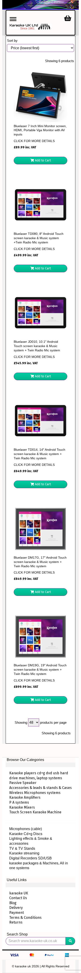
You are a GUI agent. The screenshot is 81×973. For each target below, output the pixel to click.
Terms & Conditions (25, 917)
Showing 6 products (59, 61)
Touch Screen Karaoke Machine (35, 812)
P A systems (19, 802)
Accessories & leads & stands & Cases (40, 788)
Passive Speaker (22, 783)
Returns (15, 922)
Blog (12, 903)
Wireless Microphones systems (35, 793)
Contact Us (18, 898)
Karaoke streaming (24, 853)
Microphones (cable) (25, 829)
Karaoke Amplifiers (24, 797)
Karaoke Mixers (22, 807)
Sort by (12, 40)
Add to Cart (42, 160)
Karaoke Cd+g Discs (25, 834)
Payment (16, 912)
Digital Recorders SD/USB (30, 858)
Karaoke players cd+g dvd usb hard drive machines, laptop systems (38, 775)
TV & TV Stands (22, 848)
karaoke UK (18, 893)
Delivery (16, 907)
